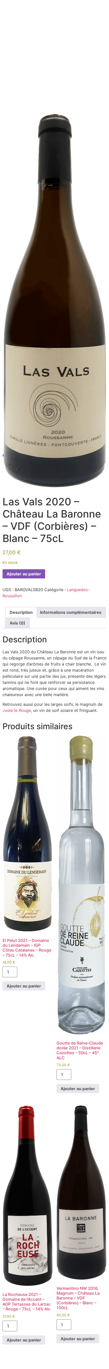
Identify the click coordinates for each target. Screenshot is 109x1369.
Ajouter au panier (24, 573)
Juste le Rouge (17, 710)
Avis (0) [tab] (17, 623)
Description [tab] (21, 612)
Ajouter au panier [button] (24, 985)
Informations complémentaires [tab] (70, 612)
